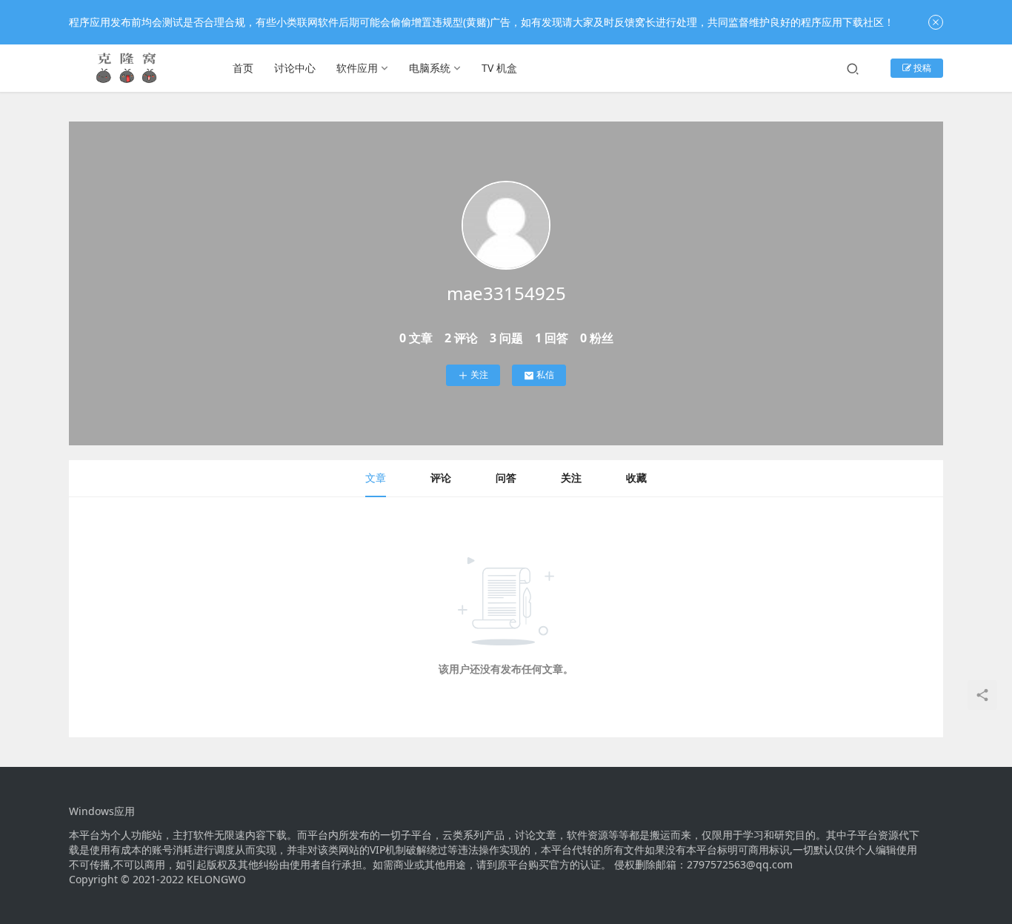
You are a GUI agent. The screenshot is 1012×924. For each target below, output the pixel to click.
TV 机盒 (499, 68)
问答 (506, 478)
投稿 (921, 68)
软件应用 (357, 68)
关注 (479, 374)
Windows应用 (102, 811)
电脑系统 (429, 68)
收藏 (636, 478)
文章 (375, 478)
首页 (243, 68)
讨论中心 (295, 68)
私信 (545, 374)
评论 (440, 478)
